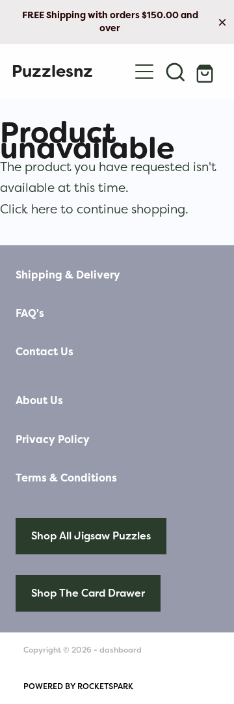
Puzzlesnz (52, 71)
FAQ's (30, 313)
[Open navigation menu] (144, 71)
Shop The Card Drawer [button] (88, 593)
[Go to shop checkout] (206, 71)
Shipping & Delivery (68, 275)
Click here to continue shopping (92, 209)
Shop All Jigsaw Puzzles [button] (91, 536)
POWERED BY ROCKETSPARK (78, 686)
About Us (39, 400)
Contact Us (44, 352)
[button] (175, 71)
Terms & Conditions (66, 478)
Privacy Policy (53, 439)
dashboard (120, 650)
